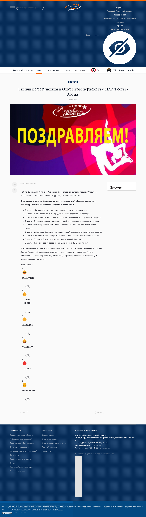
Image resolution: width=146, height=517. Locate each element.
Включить (118, 18)
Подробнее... (98, 507)
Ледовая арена (48, 435)
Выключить (109, 18)
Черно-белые (130, 18)
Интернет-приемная (18, 471)
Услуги (67, 70)
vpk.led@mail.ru (97, 445)
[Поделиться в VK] (14, 184)
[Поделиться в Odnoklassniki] (14, 190)
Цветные (120, 22)
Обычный (111, 11)
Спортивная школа (52, 70)
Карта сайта (14, 455)
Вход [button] (88, 35)
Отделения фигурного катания (54, 443)
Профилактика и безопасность (22, 443)
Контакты (97, 35)
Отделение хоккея (49, 439)
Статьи (12, 463)
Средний (120, 11)
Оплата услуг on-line (126, 70)
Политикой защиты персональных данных (43, 509)
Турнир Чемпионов (49, 447)
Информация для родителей (21, 439)
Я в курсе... (7, 513)
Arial (111, 29)
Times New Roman (122, 29)
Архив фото (46, 451)
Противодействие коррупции (21, 467)
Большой (128, 11)
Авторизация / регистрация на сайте (24, 451)
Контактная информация (19, 447)
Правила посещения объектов (21, 435)
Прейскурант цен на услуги (20, 459)
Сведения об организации (23, 70)
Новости (39, 70)
